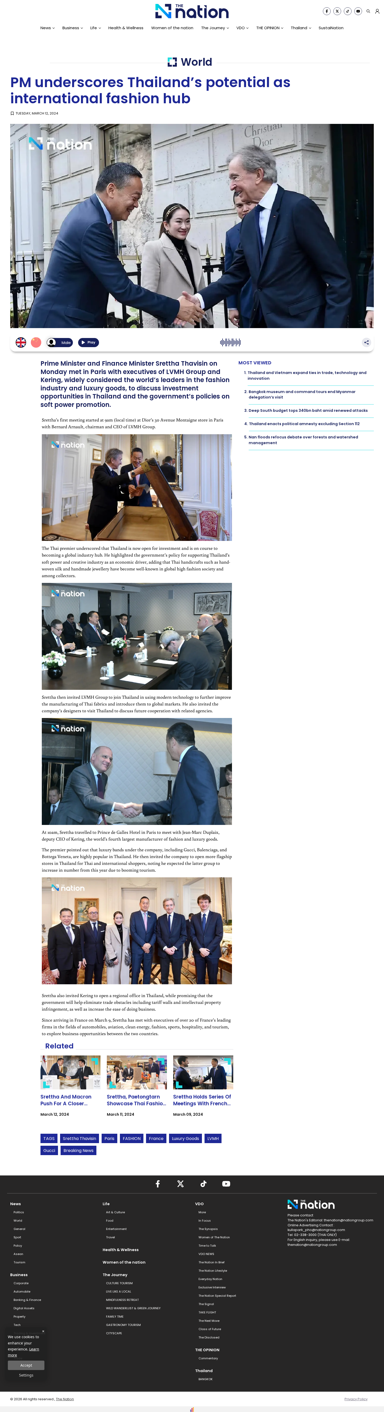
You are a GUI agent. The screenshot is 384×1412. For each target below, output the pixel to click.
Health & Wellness (125, 28)
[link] (70, 1090)
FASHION (132, 1139)
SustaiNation (331, 28)
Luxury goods (185, 1139)
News (45, 28)
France (156, 1139)
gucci (49, 1151)
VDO (240, 28)
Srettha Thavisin (79, 1139)
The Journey (213, 28)
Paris (109, 1139)
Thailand (299, 28)
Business (70, 28)
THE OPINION (268, 28)
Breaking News (78, 1151)
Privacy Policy (356, 1399)
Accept (26, 1365)
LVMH (213, 1139)
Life (93, 28)
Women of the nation (172, 28)
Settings (26, 1375)
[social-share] (327, 11)
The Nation (65, 1399)
